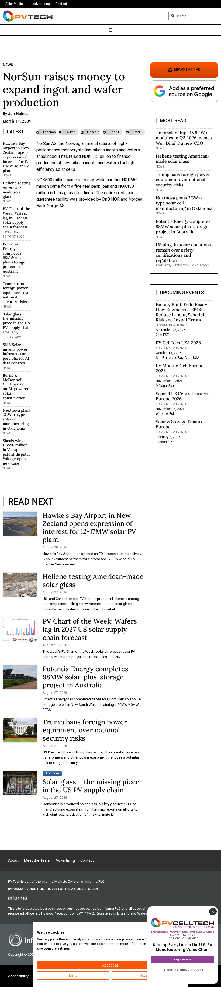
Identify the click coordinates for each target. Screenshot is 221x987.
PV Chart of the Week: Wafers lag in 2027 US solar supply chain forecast (16, 217)
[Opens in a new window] (17, 897)
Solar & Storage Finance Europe (179, 424)
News (8, 65)
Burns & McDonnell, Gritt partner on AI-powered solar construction (16, 386)
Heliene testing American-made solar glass (17, 189)
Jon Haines (18, 114)
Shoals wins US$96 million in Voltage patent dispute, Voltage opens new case (16, 452)
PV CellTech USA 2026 (178, 342)
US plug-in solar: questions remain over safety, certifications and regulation (183, 252)
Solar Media (14, 4)
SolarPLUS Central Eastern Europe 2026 (183, 396)
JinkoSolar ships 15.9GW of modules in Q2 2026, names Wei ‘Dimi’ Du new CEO (184, 137)
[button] (46, 132)
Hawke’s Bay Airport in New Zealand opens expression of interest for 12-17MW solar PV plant (16, 157)
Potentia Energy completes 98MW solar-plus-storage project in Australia (14, 258)
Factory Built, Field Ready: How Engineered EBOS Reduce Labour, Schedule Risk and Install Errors (182, 312)
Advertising (41, 4)
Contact (61, 4)
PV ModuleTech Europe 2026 (179, 368)
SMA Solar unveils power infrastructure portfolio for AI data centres (16, 353)
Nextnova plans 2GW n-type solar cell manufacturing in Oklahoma (16, 419)
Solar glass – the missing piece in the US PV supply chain (17, 321)
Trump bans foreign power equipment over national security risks (17, 292)
